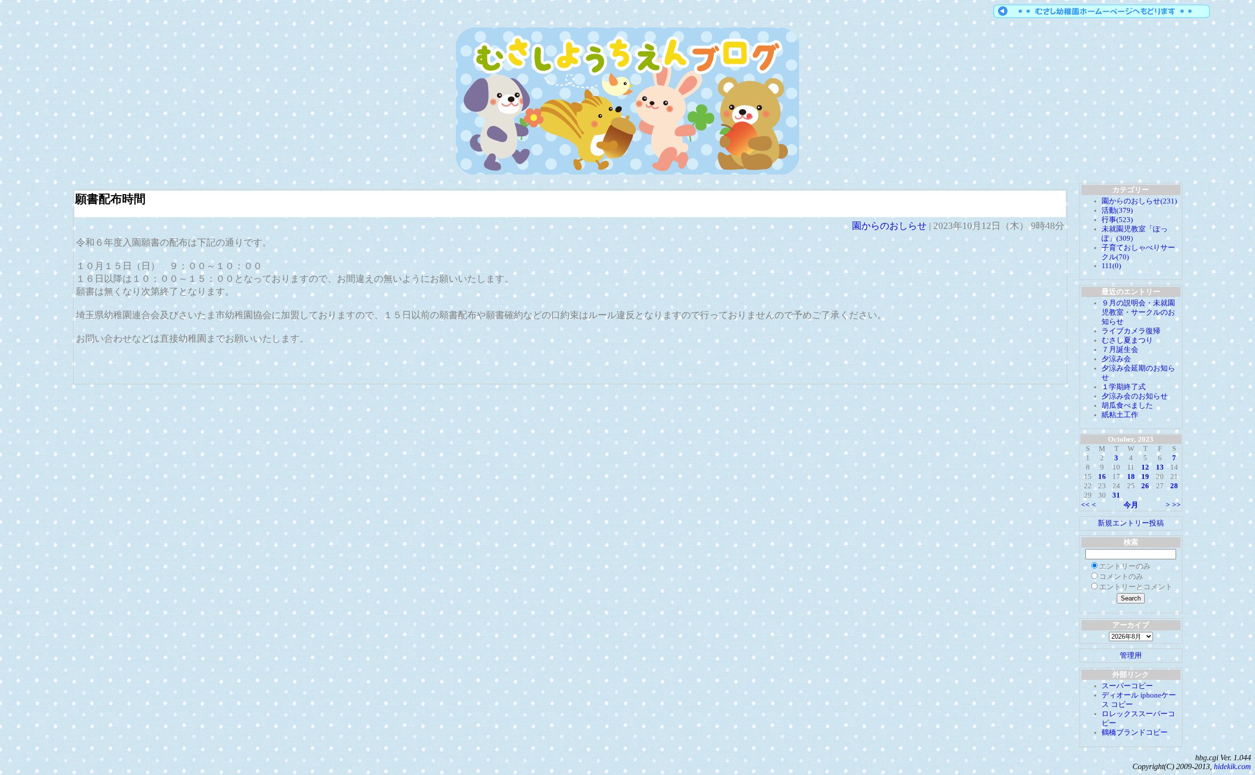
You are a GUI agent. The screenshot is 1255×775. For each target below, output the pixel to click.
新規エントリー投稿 (1131, 523)
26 (1145, 486)
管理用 (1131, 655)
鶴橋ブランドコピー (1135, 732)
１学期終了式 (1124, 387)
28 (1174, 486)
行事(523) (1117, 220)
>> (1176, 505)
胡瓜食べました (1127, 405)
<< (1085, 505)
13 (1160, 467)
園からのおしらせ (889, 226)
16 (1102, 476)
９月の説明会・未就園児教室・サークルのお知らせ (1138, 312)
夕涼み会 (1116, 359)
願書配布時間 (110, 199)
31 (1116, 495)
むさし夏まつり (1127, 340)
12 (1145, 467)
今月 (1131, 505)
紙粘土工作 (1120, 415)
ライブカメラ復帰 (1131, 331)
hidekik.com (1232, 766)
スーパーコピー (1127, 686)
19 (1145, 476)
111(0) (1111, 266)
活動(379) (1117, 210)
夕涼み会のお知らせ (1135, 396)
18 (1131, 476)
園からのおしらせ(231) (1139, 201)
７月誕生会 (1120, 349)
